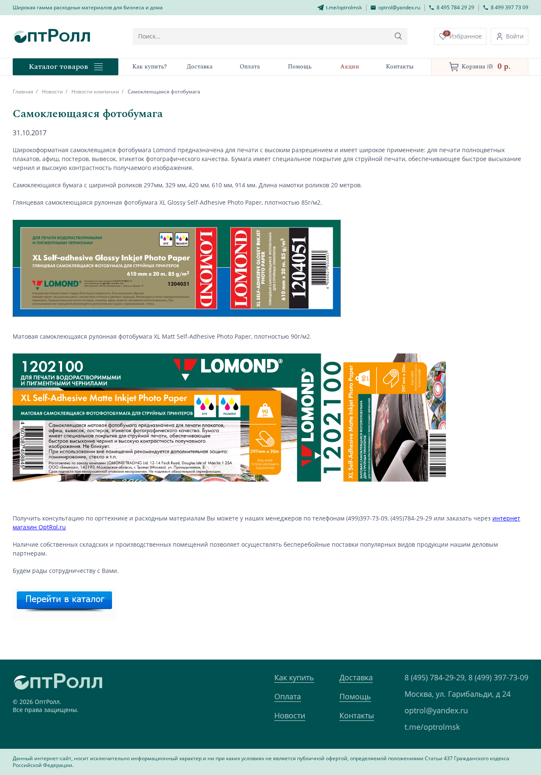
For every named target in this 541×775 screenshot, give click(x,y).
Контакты (356, 715)
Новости (52, 91)
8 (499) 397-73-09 (498, 677)
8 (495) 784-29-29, (435, 677)
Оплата (287, 696)
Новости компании (95, 91)
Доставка (356, 677)
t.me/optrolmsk (432, 727)
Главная (23, 91)
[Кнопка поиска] (398, 36)
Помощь (355, 696)
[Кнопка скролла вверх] (503, 737)
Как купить (294, 677)
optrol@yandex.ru (436, 710)
